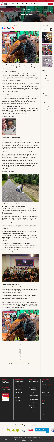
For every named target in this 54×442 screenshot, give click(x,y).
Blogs (43, 75)
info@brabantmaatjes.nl (6, 389)
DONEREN (50, 3)
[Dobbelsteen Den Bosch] (41, 430)
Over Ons (33, 3)
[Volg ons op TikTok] (43, 407)
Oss (43, 102)
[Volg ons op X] (43, 410)
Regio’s (28, 3)
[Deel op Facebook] (20, 348)
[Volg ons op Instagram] (43, 405)
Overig (43, 104)
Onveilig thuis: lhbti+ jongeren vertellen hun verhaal (47, 37)
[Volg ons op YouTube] (43, 414)
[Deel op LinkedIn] (20, 359)
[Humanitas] (7, 430)
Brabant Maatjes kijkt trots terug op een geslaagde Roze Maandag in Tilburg (47, 50)
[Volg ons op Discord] (43, 417)
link (30, 363)
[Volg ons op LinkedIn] (43, 412)
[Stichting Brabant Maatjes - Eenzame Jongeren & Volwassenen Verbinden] (4, 4)
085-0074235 (4, 391)
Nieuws (19, 3)
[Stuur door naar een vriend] (20, 353)
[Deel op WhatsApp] (20, 345)
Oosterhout (44, 99)
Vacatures (50, 0)
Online (43, 97)
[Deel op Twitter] (20, 350)
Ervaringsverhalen (27, 9)
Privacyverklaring (28, 437)
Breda (43, 78)
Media (43, 95)
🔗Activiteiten (13, 3)
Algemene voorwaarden (19, 437)
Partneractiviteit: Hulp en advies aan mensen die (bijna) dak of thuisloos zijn (49, 60)
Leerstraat (38, 0)
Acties (24, 3)
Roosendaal (45, 106)
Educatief (44, 80)
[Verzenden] (51, 29)
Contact (40, 3)
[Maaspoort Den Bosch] (29, 430)
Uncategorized (45, 111)
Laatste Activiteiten (46, 91)
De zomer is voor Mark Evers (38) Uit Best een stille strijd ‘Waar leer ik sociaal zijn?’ (11, 368)
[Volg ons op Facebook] (43, 403)
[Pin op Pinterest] (20, 356)
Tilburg (44, 109)
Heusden (44, 89)
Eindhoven (44, 82)
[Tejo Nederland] (19, 430)
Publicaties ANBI (36, 437)
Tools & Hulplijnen (45, 0)
